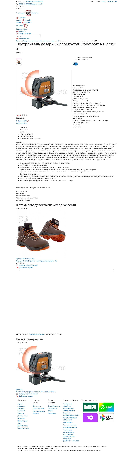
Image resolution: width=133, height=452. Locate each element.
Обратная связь (23, 428)
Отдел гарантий (38, 408)
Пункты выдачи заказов (34, 1)
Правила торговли (70, 425)
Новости (21, 413)
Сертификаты (23, 416)
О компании (20, 13)
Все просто (37, 406)
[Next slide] (114, 270)
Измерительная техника (31, 41)
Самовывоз (52, 413)
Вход (104, 1)
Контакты (35, 13)
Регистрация (112, 1)
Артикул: (19, 52)
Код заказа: (20, 118)
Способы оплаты (54, 406)
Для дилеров (22, 421)
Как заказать (68, 422)
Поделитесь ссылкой (36, 334)
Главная (19, 41)
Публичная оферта (70, 427)
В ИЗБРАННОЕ (21, 121)
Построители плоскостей (49, 41)
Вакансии (21, 418)
